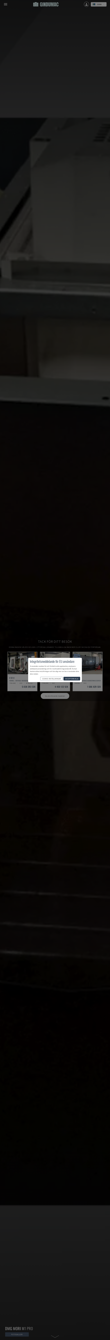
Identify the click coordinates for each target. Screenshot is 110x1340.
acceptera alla (71, 679)
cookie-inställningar (51, 679)
